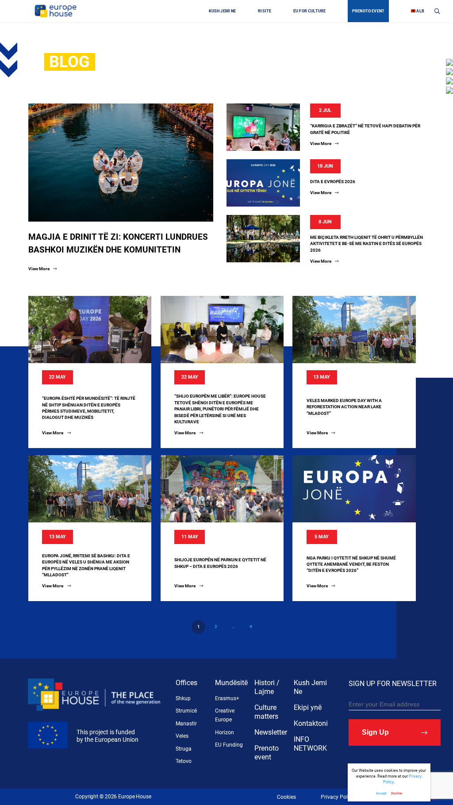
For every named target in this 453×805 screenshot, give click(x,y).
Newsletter (270, 732)
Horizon (224, 732)
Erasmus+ (227, 698)
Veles (182, 736)
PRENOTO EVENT (368, 11)
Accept (381, 793)
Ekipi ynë (308, 707)
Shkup (183, 698)
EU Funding (229, 745)
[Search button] (437, 11)
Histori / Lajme (267, 687)
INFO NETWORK (310, 743)
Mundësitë (231, 682)
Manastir (186, 724)
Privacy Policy (337, 797)
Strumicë (186, 711)
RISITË (264, 11)
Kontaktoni (311, 723)
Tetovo (184, 761)
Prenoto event (266, 752)
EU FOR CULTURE (309, 11)
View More (39, 268)
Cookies (286, 797)
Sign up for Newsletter (393, 683)
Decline (396, 793)
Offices (186, 682)
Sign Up (375, 732)
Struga (184, 749)
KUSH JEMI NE (222, 11)
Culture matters (266, 712)
